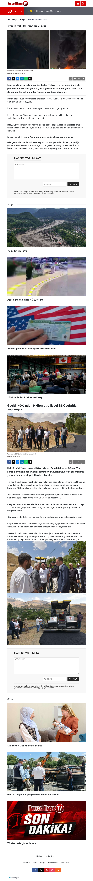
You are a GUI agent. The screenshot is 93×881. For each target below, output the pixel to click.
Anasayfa (13, 20)
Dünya (22, 20)
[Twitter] (13, 78)
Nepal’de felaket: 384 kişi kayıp (48, 11)
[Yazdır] (70, 78)
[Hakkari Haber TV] (17, 3)
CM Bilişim (15, 878)
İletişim (42, 863)
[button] (75, 78)
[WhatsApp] (26, 78)
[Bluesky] (17, 78)
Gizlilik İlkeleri (53, 863)
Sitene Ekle (65, 863)
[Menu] (78, 3)
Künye (35, 863)
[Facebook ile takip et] (35, 870)
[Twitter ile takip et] (41, 870)
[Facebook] (9, 78)
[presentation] (15, 11)
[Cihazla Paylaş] (30, 78)
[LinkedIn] (22, 78)
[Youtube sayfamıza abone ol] (46, 870)
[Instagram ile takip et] (52, 870)
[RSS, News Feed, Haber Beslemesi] (58, 870)
